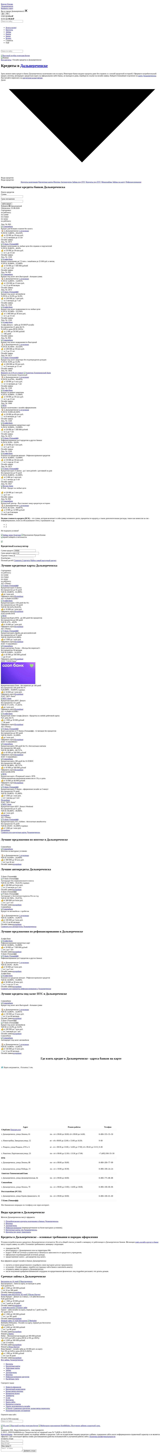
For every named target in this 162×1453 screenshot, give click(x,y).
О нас (8, 1398)
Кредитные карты (45, 182)
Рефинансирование (133, 182)
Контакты (10, 1400)
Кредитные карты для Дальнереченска (21, 1230)
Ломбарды (10, 1396)
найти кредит (6, 204)
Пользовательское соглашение (18, 1410)
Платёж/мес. (6, 558)
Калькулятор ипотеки (14, 1391)
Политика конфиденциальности (102, 1437)
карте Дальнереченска (147, 76)
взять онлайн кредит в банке (146, 1242)
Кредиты (9, 30)
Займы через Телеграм (12, 535)
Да (3, 14)
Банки (8, 36)
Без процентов (13, 330)
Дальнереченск (7, 6)
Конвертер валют (13, 1393)
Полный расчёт (7, 560)
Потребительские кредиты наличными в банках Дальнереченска (32, 1221)
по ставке (5, 217)
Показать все (15, 1130)
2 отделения (24, 410)
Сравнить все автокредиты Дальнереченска (18, 927)
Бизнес (8, 38)
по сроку (4, 219)
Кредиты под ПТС (93, 182)
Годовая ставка (7, 556)
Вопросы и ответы (13, 1404)
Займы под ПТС (78, 182)
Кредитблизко (6, 1434)
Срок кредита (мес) (8, 553)
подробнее (5, 815)
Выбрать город (7, 8)
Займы (8, 32)
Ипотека (56, 182)
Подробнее (18, 596)
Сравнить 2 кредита (22, 560)
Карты (8, 34)
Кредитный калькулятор (15, 1389)
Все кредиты (6, 60)
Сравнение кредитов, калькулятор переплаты (31, 1408)
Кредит (7, 4)
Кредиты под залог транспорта (18, 1232)
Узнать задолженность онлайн (18, 1406)
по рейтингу (6, 221)
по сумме (4, 215)
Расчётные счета (12, 1379)
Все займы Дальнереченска (12, 1360)
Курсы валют (11, 28)
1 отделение (24, 231)
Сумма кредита (7, 551)
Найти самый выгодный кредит (43, 560)
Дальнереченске (34, 65)
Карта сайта (10, 1402)
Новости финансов (13, 1387)
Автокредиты (66, 182)
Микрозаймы (106, 182)
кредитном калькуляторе (32, 78)
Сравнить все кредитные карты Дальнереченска (20, 832)
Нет (7, 14)
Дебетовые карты (13, 1368)
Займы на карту (119, 182)
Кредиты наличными (29, 182)
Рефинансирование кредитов (17, 1377)
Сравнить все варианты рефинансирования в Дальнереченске (26, 989)
